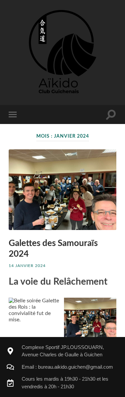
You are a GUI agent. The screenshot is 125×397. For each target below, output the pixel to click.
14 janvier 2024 (27, 266)
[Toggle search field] (111, 114)
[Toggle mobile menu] (14, 114)
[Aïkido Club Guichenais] (62, 51)
